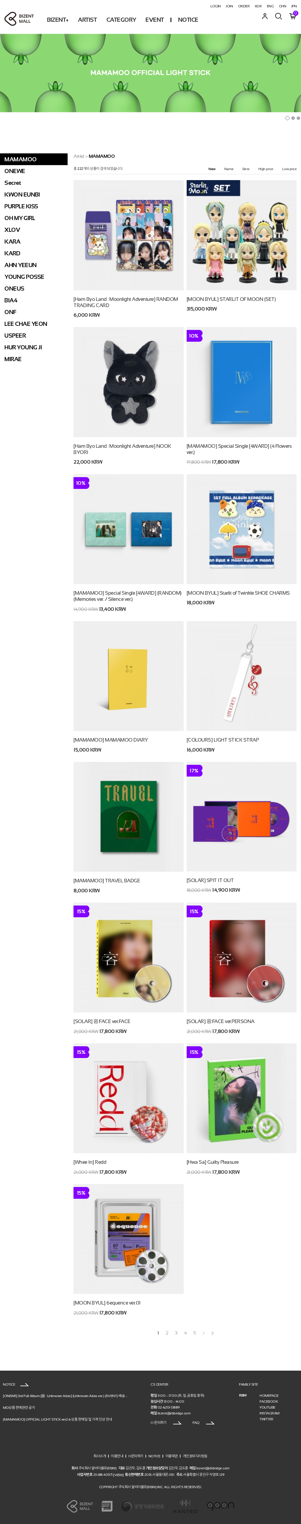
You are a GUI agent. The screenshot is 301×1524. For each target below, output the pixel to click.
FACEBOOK (269, 1401)
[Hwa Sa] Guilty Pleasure (213, 1162)
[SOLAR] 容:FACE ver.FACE (102, 1021)
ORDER (244, 6)
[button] (287, 118)
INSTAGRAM (270, 1413)
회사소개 (99, 1456)
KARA (12, 241)
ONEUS (14, 288)
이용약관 (171, 1456)
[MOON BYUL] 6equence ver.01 (107, 1303)
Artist (78, 156)
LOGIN (215, 6)
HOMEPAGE (269, 1396)
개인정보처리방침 (195, 1456)
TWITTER (266, 1419)
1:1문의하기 (135, 1456)
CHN (282, 6)
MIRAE (13, 359)
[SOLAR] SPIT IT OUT (210, 880)
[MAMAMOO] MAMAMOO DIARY (110, 740)
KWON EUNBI (22, 194)
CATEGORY (121, 19)
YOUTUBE (267, 1407)
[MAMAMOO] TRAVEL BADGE (106, 880)
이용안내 (117, 1456)
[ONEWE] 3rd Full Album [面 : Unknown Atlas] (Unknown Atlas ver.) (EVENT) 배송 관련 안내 (70, 1396)
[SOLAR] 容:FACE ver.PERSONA (221, 1021)
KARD (12, 253)
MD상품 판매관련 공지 (19, 1408)
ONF (10, 312)
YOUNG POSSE (24, 277)
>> (212, 1333)
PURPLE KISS (21, 206)
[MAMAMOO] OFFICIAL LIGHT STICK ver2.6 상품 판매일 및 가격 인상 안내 (57, 1419)
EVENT (155, 19)
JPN (294, 6)
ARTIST (87, 19)
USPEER (15, 335)
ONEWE (14, 171)
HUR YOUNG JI (23, 347)
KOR (258, 6)
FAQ (196, 1423)
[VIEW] (118, 1475)
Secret (12, 183)
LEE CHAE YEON (25, 324)
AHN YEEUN (20, 265)
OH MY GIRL (19, 218)
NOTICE (188, 19)
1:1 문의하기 (158, 1423)
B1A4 (10, 300)
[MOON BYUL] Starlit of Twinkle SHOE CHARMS (238, 593)
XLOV (12, 230)
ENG (270, 6)
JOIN (229, 6)
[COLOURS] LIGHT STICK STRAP (223, 740)
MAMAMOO (20, 159)
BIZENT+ (57, 19)
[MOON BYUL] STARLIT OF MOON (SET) (231, 299)
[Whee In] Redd (89, 1162)
